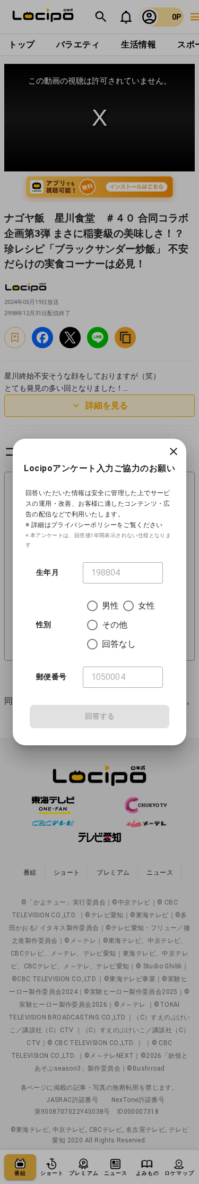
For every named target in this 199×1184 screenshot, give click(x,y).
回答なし (119, 644)
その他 (114, 625)
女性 (146, 606)
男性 (110, 606)
